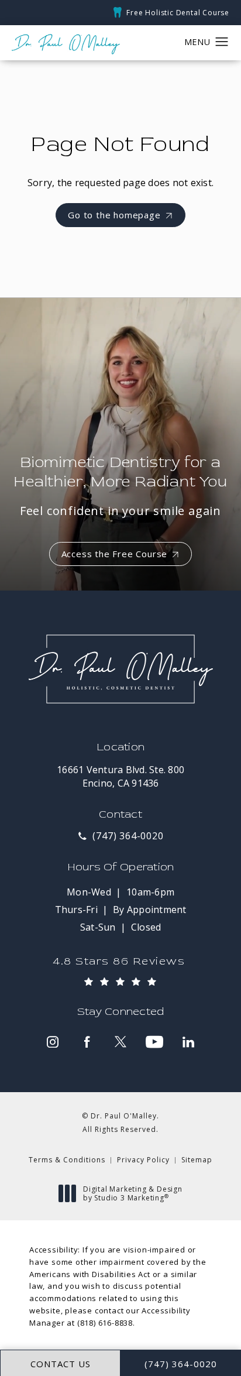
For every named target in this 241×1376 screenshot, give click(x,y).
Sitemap (196, 1160)
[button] (222, 42)
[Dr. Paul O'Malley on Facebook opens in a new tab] (87, 1042)
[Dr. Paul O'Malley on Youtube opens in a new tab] (154, 1042)
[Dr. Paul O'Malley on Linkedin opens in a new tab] (188, 1042)
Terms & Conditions (67, 1160)
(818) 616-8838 (105, 1322)
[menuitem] (53, 1042)
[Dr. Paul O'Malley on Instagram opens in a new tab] (53, 1042)
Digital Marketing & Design (132, 1194)
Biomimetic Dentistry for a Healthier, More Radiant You (120, 485)
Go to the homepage (114, 215)
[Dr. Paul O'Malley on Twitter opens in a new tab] (120, 1042)
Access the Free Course (114, 554)
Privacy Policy (143, 1160)
